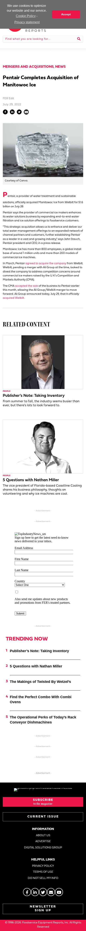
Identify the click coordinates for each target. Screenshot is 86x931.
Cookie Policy (26, 16)
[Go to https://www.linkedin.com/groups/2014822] (35, 892)
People (6, 391)
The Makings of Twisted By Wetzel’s (40, 682)
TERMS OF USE (43, 872)
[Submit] (79, 39)
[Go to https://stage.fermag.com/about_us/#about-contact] (51, 892)
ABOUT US (43, 835)
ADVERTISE (43, 841)
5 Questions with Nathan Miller (31, 480)
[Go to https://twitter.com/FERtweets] (43, 892)
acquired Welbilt (13, 298)
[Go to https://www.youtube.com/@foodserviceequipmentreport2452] (59, 892)
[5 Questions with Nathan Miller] (43, 446)
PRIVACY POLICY (43, 866)
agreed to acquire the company (45, 263)
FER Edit (8, 98)
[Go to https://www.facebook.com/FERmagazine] (27, 892)
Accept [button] (66, 14)
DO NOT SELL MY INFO (43, 878)
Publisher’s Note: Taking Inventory (34, 396)
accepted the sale (26, 285)
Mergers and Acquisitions (28, 67)
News (60, 67)
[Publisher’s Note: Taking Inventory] (43, 362)
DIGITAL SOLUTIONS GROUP (43, 847)
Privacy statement (27, 22)
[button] (43, 802)
